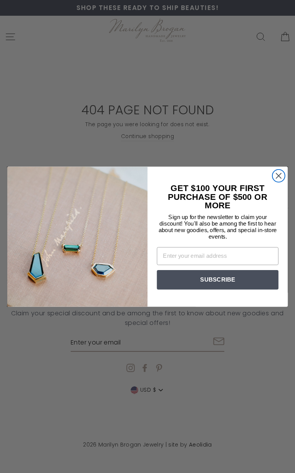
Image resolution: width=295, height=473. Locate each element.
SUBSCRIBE (217, 279)
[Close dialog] (278, 175)
